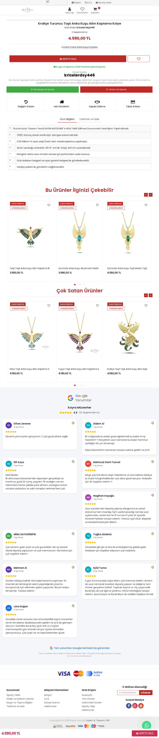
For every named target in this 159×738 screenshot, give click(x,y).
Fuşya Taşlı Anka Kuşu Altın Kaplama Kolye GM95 (36, 369)
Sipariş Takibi (104, 2)
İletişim (77, 2)
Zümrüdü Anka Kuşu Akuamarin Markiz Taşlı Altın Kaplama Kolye (44, 268)
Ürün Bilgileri (67, 119)
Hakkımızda (88, 710)
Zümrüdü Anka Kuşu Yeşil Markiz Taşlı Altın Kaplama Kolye (89, 268)
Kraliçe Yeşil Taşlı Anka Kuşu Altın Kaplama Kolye (84, 369)
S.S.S (89, 2)
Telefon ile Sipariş (117, 89)
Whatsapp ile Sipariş (44, 89)
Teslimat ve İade (89, 119)
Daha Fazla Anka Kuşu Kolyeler (80, 47)
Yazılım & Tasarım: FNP (97, 720)
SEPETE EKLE (69, 59)
